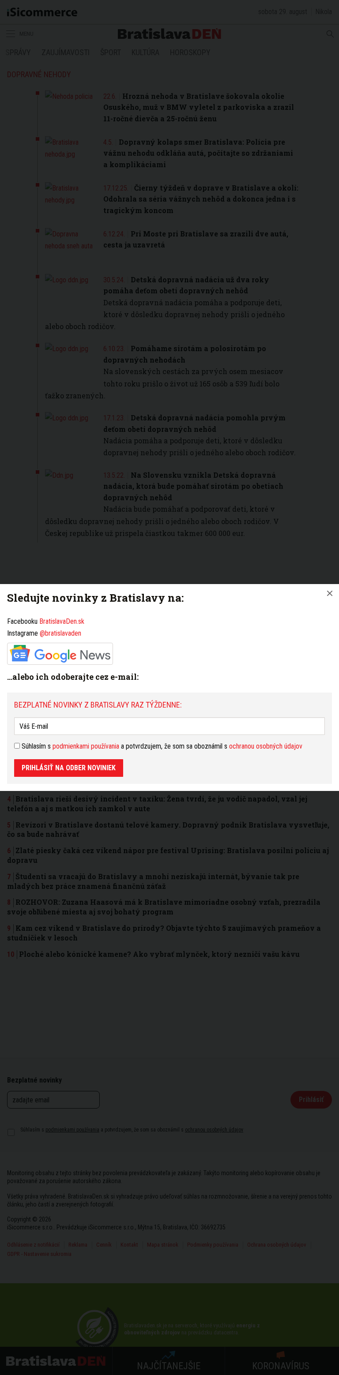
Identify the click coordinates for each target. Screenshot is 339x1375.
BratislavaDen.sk (61, 621)
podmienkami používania (86, 746)
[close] (330, 593)
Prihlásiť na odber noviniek (69, 768)
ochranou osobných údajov (265, 746)
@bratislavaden (60, 633)
